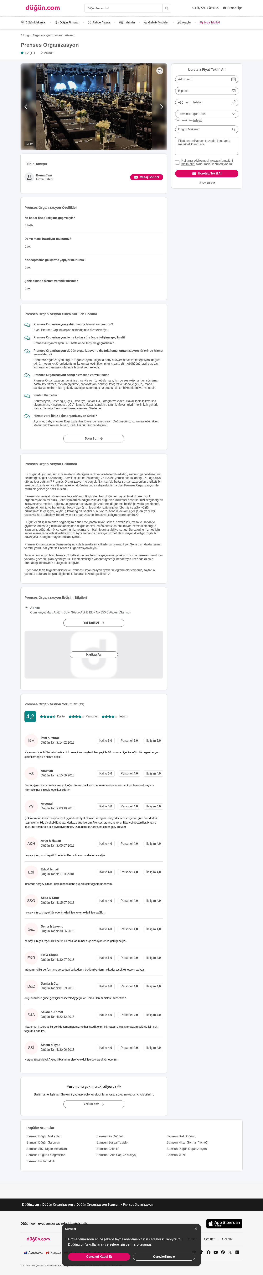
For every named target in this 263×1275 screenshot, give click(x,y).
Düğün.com (30, 1204)
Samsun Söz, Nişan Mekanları (46, 1148)
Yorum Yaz (91, 1104)
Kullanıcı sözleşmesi (195, 160)
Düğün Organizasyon (57, 1204)
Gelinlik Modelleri (158, 22)
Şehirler (209, 1239)
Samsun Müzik (176, 1155)
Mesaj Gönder (149, 177)
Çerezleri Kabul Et (99, 1256)
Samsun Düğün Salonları (43, 1142)
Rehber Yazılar (102, 22)
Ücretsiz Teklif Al (209, 173)
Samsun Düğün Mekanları (43, 1136)
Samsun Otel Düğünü (181, 1136)
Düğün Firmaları (69, 22)
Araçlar (186, 22)
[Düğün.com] (43, 8)
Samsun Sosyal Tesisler (112, 1142)
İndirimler (129, 22)
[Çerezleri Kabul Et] (196, 1228)
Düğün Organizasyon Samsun (98, 1204)
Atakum (70, 35)
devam (122, 826)
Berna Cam (44, 175)
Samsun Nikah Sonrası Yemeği (187, 1142)
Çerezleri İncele (164, 1256)
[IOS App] (224, 1223)
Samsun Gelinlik (107, 1148)
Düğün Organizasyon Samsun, (43, 35)
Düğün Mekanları (35, 22)
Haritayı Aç (94, 654)
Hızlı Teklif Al (211, 22)
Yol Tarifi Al (91, 622)
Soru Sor (91, 438)
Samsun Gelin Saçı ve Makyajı (116, 1155)
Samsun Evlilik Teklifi (40, 1161)
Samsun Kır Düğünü (110, 1136)
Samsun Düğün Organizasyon (187, 1148)
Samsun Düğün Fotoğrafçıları (45, 1155)
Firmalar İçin (234, 7)
